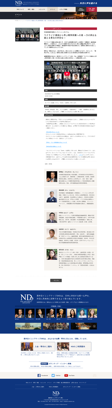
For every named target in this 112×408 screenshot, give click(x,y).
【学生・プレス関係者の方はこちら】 (56, 142)
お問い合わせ (74, 382)
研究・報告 (31, 9)
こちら (80, 154)
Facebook (44, 375)
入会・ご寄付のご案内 (38, 386)
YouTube (71, 375)
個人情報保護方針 (65, 382)
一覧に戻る (56, 280)
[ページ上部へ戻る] (95, 375)
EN (78, 3)
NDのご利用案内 (81, 9)
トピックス (42, 9)
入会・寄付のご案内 (91, 9)
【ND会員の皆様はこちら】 (54, 146)
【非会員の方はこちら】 (53, 132)
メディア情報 (63, 9)
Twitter (58, 375)
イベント (52, 9)
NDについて (20, 9)
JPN (75, 3)
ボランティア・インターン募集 (60, 363)
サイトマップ (82, 382)
